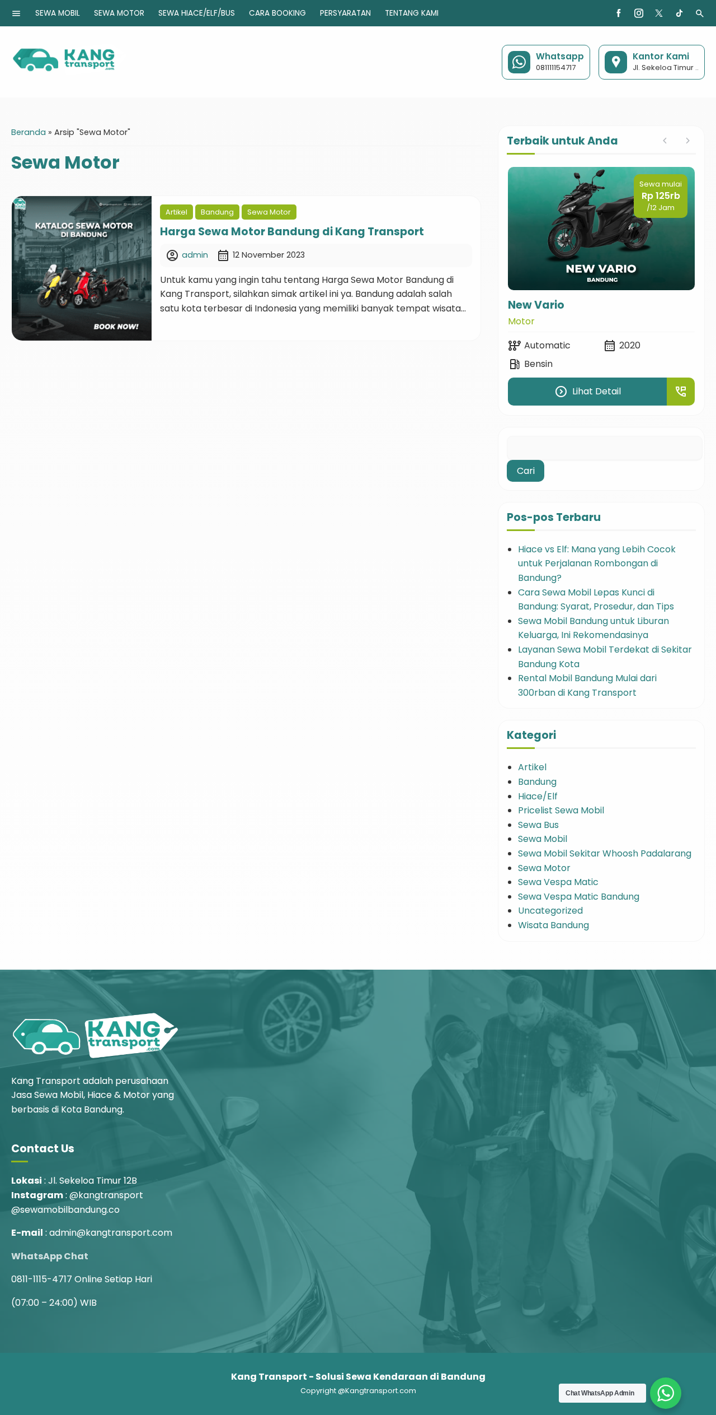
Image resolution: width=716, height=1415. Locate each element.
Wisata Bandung (553, 925)
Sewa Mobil (57, 13)
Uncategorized (550, 910)
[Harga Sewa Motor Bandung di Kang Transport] (82, 268)
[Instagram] (639, 13)
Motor (521, 321)
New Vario (536, 305)
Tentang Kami (412, 13)
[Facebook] (618, 13)
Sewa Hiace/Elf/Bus (196, 13)
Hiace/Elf (538, 796)
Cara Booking (277, 13)
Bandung (217, 212)
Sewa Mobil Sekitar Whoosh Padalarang (604, 853)
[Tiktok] (679, 13)
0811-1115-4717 (41, 1279)
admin (195, 254)
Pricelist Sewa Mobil (561, 810)
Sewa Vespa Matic (558, 882)
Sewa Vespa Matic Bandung (578, 896)
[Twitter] (659, 13)
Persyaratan (345, 13)
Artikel (176, 212)
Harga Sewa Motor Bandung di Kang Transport (292, 231)
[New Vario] (601, 228)
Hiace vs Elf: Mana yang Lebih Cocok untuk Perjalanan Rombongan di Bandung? (597, 563)
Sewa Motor (119, 13)
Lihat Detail (587, 391)
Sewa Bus (538, 824)
